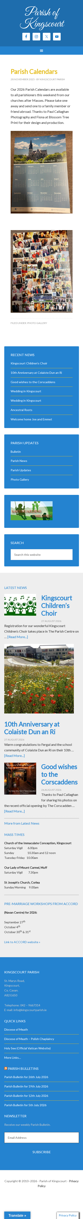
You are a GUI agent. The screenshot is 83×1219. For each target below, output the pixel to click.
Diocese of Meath (16, 1029)
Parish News (19, 461)
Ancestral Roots (21, 410)
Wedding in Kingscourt (26, 391)
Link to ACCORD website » (22, 942)
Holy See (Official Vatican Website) (27, 1048)
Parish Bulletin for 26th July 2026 (26, 1077)
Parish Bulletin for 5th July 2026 (25, 1105)
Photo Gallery (37, 323)
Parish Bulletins (23, 1068)
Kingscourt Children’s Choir (29, 363)
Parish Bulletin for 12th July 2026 (26, 1095)
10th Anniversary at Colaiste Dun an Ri (36, 372)
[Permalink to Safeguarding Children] (32, 519)
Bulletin (16, 451)
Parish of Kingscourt (42, 18)
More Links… (12, 1057)
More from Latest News (21, 823)
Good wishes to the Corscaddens (33, 382)
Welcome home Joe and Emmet (31, 419)
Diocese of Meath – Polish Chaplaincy (29, 1039)
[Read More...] (17, 637)
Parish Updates (21, 470)
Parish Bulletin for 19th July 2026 (26, 1086)
